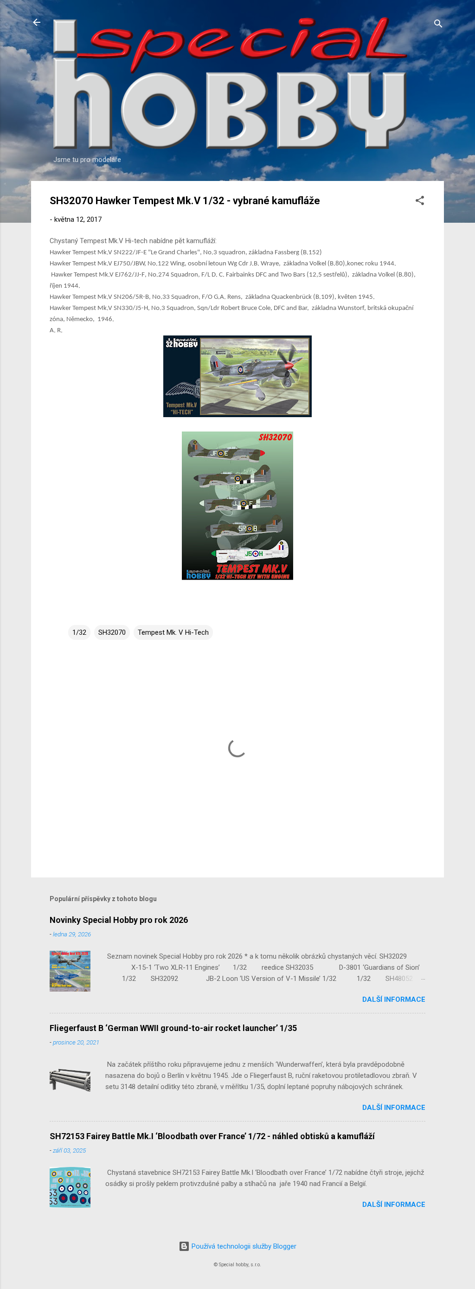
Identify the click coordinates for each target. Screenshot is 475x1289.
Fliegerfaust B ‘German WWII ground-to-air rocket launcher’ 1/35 (173, 1028)
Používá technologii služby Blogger (243, 1246)
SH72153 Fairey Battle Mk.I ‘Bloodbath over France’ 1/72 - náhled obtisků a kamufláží (212, 1136)
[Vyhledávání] (438, 25)
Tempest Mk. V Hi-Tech (173, 632)
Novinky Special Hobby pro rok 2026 (119, 920)
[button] (419, 202)
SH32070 (112, 632)
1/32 (79, 632)
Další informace (393, 999)
